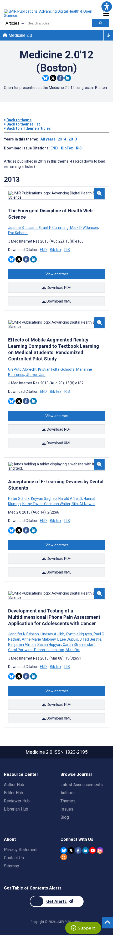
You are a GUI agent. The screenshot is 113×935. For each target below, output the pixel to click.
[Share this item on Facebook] (60, 78)
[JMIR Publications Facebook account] (78, 850)
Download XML (58, 301)
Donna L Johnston (49, 650)
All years (47, 139)
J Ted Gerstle (90, 639)
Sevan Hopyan (49, 644)
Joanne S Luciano (23, 227)
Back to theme (19, 120)
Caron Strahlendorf (79, 644)
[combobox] (58, 23)
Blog (64, 817)
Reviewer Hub (17, 800)
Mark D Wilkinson (84, 227)
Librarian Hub (16, 809)
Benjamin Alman (22, 644)
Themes (67, 800)
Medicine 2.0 (19, 35)
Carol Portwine (20, 650)
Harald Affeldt (70, 498)
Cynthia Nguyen (79, 634)
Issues (66, 809)
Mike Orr (72, 650)
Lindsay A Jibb (52, 634)
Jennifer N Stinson (24, 634)
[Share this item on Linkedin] (67, 78)
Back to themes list (23, 124)
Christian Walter (57, 504)
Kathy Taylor (32, 504)
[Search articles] (100, 23)
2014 (62, 139)
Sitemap (11, 865)
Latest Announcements (81, 784)
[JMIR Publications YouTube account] (92, 850)
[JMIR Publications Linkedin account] (85, 850)
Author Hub (14, 784)
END (54, 148)
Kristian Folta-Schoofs (56, 369)
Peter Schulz (19, 498)
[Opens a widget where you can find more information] (83, 928)
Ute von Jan (35, 375)
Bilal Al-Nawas (83, 504)
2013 (73, 139)
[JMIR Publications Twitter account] (71, 850)
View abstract (56, 274)
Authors (67, 792)
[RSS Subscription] (63, 857)
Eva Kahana (18, 233)
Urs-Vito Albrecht (22, 369)
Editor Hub (13, 792)
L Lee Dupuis (67, 639)
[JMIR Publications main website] (48, 13)
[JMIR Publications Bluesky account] (63, 850)
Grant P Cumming (53, 227)
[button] (106, 6)
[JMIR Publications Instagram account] (100, 850)
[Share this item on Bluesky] (45, 78)
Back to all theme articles (28, 128)
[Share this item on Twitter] (53, 78)
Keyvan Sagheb (44, 498)
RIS (79, 148)
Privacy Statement (21, 849)
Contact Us (14, 857)
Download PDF (58, 287)
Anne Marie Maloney (38, 639)
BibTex (67, 148)
